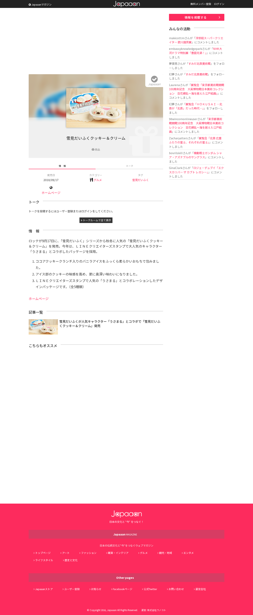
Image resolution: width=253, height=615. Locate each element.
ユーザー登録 (72, 589)
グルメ (97, 180)
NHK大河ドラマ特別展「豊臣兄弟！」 (195, 51)
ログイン (219, 4)
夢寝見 (173, 63)
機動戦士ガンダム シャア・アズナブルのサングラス (195, 155)
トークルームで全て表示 (96, 220)
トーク (129, 165)
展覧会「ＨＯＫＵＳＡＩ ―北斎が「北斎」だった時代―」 (195, 106)
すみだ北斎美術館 (199, 63)
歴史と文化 (71, 560)
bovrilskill (176, 153)
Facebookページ (122, 589)
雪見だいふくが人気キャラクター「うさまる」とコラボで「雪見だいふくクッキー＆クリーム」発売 (109, 323)
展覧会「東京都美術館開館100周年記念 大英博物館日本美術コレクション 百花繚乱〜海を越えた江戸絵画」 (196, 89)
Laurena (174, 85)
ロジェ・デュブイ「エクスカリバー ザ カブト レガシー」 (196, 170)
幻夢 (172, 74)
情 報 (62, 165)
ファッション (88, 553)
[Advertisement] (96, 41)
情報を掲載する (196, 17)
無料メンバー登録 (201, 4)
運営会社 (200, 589)
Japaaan (126, 4)
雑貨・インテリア (118, 553)
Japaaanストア (44, 589)
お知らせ (96, 589)
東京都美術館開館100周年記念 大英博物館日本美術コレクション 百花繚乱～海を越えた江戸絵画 (196, 125)
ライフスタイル (44, 560)
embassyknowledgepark (185, 49)
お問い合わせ (176, 589)
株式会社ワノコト (156, 610)
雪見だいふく (140, 180)
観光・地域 (165, 553)
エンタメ (188, 553)
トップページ (43, 553)
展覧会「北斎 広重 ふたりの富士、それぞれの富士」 (196, 140)
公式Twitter (150, 589)
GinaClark (175, 168)
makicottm (176, 38)
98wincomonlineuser (183, 119)
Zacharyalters (178, 138)
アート (66, 553)
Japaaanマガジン (41, 4)
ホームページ (51, 192)
